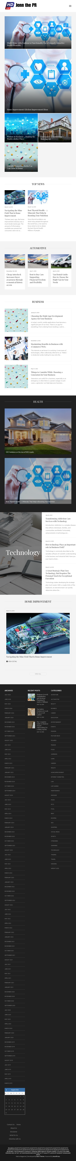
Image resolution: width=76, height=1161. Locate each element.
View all (38, 674)
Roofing (53, 818)
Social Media (55, 832)
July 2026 (8, 694)
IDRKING (8, 1153)
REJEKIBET (10, 1151)
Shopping (54, 827)
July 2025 (8, 745)
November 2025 (10, 726)
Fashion (53, 731)
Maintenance (55, 790)
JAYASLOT (28, 1151)
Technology (55, 850)
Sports (53, 836)
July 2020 (8, 1010)
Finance (53, 745)
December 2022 (10, 886)
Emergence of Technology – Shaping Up (52, 137)
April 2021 (8, 978)
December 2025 (10, 722)
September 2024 (10, 790)
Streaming (54, 841)
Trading (53, 854)
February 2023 (9, 877)
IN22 (12, 1153)
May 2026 (8, 704)
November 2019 (10, 1046)
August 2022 (9, 905)
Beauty (53, 704)
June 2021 (8, 969)
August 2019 (9, 1060)
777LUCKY (60, 1151)
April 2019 (8, 1078)
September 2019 (10, 1056)
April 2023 (8, 868)
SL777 (41, 1153)
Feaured (53, 740)
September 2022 (10, 900)
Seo (52, 822)
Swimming (54, 845)
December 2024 (10, 777)
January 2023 (9, 882)
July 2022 (8, 909)
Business (38, 301)
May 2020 (8, 1019)
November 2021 (10, 946)
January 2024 (9, 827)
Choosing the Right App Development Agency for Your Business (47, 317)
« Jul (6, 1089)
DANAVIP (60, 1153)
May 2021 (8, 973)
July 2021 (8, 964)
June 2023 (8, 859)
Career (53, 713)
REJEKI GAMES (51, 1151)
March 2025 (8, 763)
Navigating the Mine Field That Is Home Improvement (13, 213)
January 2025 (9, 772)
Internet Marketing (57, 777)
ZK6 (15, 1151)
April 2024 (8, 813)
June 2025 (8, 749)
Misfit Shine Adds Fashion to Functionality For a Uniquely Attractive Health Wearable (35, 44)
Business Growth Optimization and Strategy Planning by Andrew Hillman (42, 698)
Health (38, 401)
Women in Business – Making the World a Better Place (21, 137)
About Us (14, 1128)
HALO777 (47, 1153)
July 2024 (8, 800)
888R (67, 1151)
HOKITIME (36, 1153)
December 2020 (10, 992)
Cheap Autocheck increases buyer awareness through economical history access (14, 279)
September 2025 (10, 736)
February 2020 (9, 1033)
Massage (54, 795)
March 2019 (8, 1083)
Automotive (38, 248)
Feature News (55, 736)
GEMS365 (35, 1151)
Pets (52, 804)
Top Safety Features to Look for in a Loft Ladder (42, 712)
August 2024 (9, 795)
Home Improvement (57, 772)
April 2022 (8, 923)
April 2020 (8, 1024)
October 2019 (9, 1051)
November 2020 (10, 996)
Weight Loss (55, 868)
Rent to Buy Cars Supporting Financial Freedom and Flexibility (38, 278)
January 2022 (9, 937)
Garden (53, 763)
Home (19, 1124)
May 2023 (8, 864)
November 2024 (10, 781)
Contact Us (10, 1124)
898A (39, 1151)
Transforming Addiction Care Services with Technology (58, 519)
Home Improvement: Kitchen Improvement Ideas (27, 109)
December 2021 (10, 941)
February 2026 (9, 713)
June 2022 (8, 914)
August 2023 (9, 850)
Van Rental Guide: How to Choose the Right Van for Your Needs (60, 278)
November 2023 (10, 836)
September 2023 (10, 845)
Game (52, 758)
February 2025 (9, 768)
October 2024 (9, 786)
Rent (52, 813)
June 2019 (8, 1069)
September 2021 (10, 955)
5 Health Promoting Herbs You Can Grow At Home (19, 167)
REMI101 (44, 1151)
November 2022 (10, 891)
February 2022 (9, 932)
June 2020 (8, 1014)
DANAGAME (67, 1153)
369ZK (38, 1154)
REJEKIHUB (29, 1153)
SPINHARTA (21, 1151)
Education (54, 717)
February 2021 (9, 982)
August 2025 (9, 740)
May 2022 (8, 918)
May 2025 (8, 754)
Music (53, 800)
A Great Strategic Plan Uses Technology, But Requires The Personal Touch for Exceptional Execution (59, 574)
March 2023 (8, 873)
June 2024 (8, 804)
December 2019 (10, 1042)
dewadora (11, 1148)
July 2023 (8, 854)
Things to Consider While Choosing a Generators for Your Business (47, 373)
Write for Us (14, 1135)
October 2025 (9, 731)
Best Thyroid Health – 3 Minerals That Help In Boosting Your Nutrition (38, 213)
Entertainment (56, 722)
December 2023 (10, 832)
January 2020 (9, 1037)
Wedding (54, 864)
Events (53, 726)
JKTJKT (17, 1153)
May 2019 (8, 1074)
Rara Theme (40, 1156)
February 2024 (9, 822)
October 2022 (9, 896)
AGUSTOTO (18, 1148)
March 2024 (8, 818)
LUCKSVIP (53, 1153)
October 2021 (9, 950)
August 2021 (9, 960)
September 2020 (10, 1005)
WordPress (56, 1156)
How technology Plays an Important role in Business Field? (60, 545)
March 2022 (8, 928)
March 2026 (8, 708)
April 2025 (8, 758)
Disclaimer (13, 1132)
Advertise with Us (15, 1139)
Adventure (54, 694)
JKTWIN (22, 1153)
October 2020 (9, 1001)
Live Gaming (54, 786)
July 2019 (8, 1065)
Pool (52, 809)
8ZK (64, 1151)
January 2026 (9, 717)
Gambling (54, 754)
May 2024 (8, 809)
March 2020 (8, 1028)
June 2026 (8, 699)
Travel (53, 859)
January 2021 (9, 987)
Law (52, 781)
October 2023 (9, 841)
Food (53, 749)
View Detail (12, 661)
